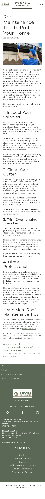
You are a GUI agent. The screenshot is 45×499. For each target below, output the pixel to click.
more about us (29, 329)
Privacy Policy (22, 487)
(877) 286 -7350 (9, 438)
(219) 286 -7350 (9, 426)
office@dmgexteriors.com (14, 442)
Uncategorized (13, 344)
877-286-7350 (22, 400)
